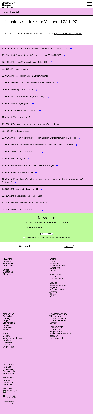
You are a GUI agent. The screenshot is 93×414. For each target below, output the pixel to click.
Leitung (6, 318)
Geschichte (8, 345)
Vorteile (53, 276)
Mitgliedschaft (56, 331)
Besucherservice (57, 266)
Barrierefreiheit (56, 290)
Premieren (8, 263)
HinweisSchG (9, 373)
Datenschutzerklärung (62, 238)
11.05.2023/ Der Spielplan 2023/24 (17, 172)
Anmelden (46, 234)
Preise (52, 261)
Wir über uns (55, 316)
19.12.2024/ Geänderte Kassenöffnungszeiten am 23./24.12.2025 (31, 55)
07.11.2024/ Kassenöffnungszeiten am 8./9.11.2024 (25, 62)
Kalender (7, 261)
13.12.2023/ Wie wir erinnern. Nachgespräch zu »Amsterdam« (30, 124)
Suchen (69, 246)
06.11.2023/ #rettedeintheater (16, 131)
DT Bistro (54, 294)
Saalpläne (54, 263)
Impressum (8, 369)
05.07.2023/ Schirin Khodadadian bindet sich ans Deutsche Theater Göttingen (37, 144)
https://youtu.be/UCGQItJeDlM (68, 33)
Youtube (7, 380)
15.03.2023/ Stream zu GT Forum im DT (20, 189)
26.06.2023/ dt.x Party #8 (13, 158)
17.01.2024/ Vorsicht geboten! (16, 117)
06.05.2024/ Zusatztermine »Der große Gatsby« (23, 96)
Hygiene (53, 287)
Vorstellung (55, 329)
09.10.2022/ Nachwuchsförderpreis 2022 (20, 209)
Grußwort (7, 336)
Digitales (7, 274)
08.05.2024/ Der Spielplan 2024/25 (17, 89)
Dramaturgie (9, 323)
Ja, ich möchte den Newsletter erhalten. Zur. (47, 238)
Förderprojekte (56, 338)
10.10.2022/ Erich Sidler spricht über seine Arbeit (24, 202)
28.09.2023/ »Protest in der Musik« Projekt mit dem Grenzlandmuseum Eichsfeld (39, 137)
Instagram (8, 382)
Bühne (6, 325)
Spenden (53, 336)
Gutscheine (54, 268)
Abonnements (56, 279)
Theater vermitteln (58, 318)
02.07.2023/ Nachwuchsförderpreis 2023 (20, 151)
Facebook (8, 384)
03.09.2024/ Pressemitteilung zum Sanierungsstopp (26, 75)
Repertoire (8, 266)
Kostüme (7, 327)
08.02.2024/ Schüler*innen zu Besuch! (19, 110)
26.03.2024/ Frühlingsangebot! (16, 103)
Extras (6, 270)
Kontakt (53, 323)
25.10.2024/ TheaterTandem (15, 69)
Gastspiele (8, 272)
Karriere (7, 340)
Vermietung (8, 347)
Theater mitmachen (58, 321)
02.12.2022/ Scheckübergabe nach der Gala (22, 195)
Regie (5, 321)
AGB (51, 296)
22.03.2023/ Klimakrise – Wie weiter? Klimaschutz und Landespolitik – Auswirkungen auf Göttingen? (42, 180)
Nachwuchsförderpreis (60, 334)
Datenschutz (9, 371)
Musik (5, 329)
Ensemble (7, 316)
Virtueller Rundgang (12, 338)
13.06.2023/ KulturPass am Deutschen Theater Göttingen (28, 165)
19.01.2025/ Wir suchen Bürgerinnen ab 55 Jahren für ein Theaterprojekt (35, 48)
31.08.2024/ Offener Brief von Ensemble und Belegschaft (28, 82)
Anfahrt (53, 292)
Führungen (8, 342)
